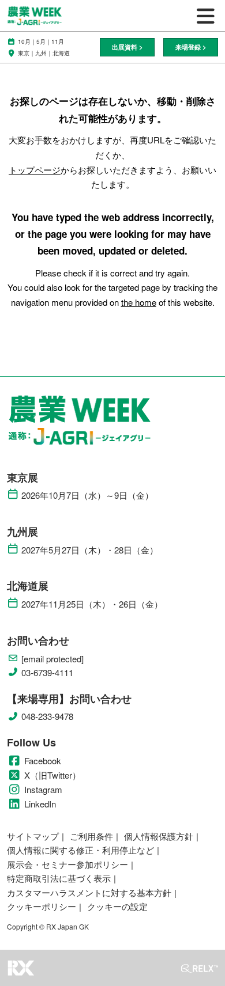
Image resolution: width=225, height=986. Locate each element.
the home (138, 302)
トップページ (35, 170)
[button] (127, 47)
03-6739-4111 (47, 672)
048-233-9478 (47, 716)
